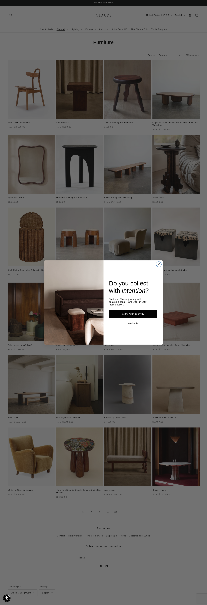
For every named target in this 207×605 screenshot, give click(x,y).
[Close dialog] (158, 264)
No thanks (133, 323)
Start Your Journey (133, 313)
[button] (7, 598)
